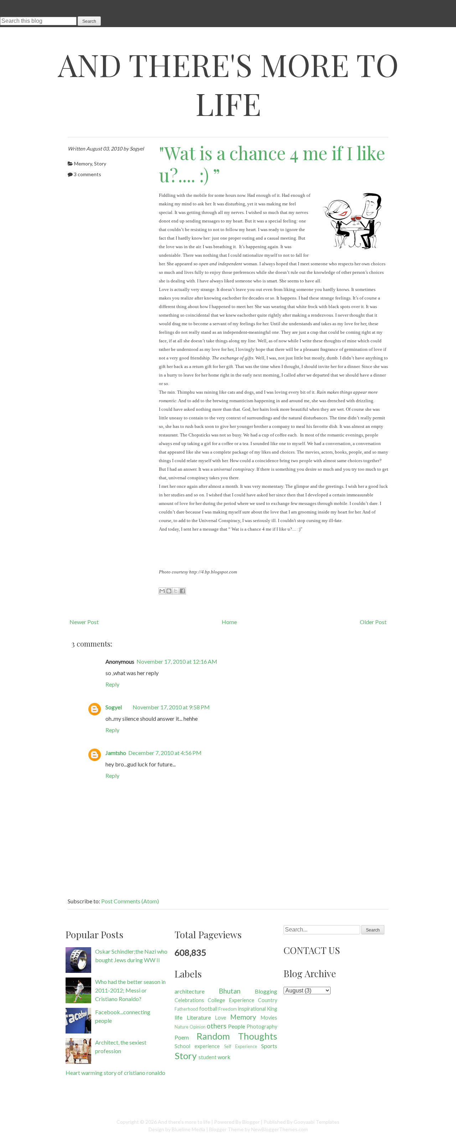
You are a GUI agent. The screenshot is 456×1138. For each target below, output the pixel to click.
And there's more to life (228, 84)
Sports (269, 1045)
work (224, 1056)
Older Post (373, 621)
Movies (269, 1018)
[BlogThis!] (168, 590)
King (272, 1009)
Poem (182, 1037)
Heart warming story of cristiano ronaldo (115, 1072)
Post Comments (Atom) (130, 901)
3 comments (87, 174)
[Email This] (162, 590)
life (178, 1017)
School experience (197, 1046)
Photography (262, 1027)
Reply (112, 684)
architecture (189, 991)
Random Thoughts (237, 1036)
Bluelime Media (188, 1129)
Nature (181, 1027)
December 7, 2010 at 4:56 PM (165, 752)
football (208, 1009)
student (207, 1057)
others (217, 1026)
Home (229, 621)
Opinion (198, 1027)
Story (100, 163)
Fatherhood (186, 1009)
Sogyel (113, 707)
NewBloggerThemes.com (279, 1129)
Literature (199, 1017)
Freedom (227, 1009)
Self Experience (240, 1046)
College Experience (231, 1000)
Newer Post (84, 621)
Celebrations (189, 1000)
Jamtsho (115, 752)
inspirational (252, 1009)
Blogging (266, 991)
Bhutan (229, 991)
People (236, 1026)
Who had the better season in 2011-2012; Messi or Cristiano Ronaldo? (130, 990)
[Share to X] (175, 590)
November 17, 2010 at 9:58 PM (171, 707)
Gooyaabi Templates (317, 1122)
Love (220, 1018)
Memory (83, 163)
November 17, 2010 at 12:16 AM (176, 661)
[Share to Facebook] (182, 590)
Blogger (251, 1122)
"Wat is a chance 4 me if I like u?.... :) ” (272, 164)
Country (267, 1000)
